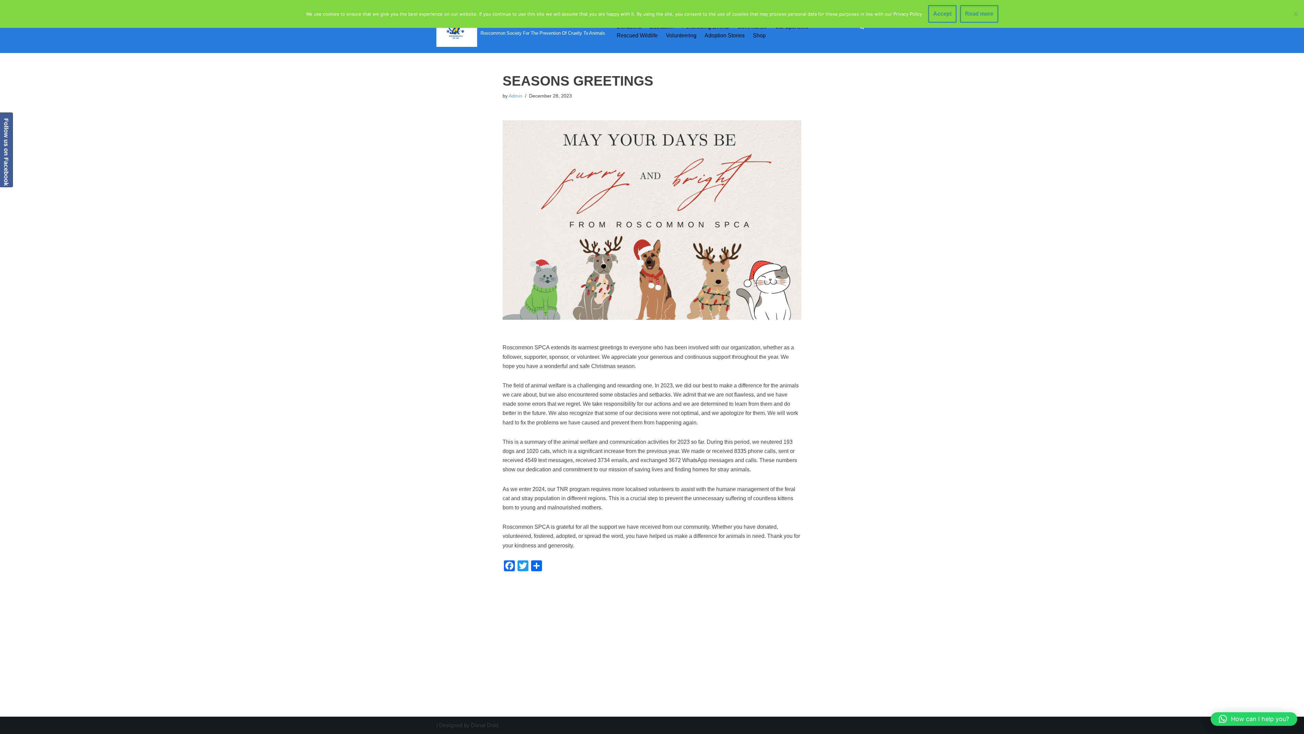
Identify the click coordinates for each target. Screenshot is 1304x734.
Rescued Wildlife (637, 35)
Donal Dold (485, 725)
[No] (1295, 14)
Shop (759, 35)
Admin (515, 96)
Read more (979, 14)
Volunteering (681, 35)
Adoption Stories (725, 35)
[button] (1254, 719)
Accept (942, 14)
